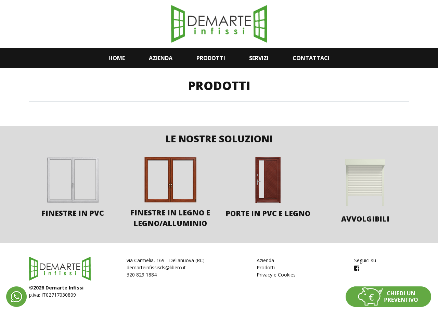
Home (116, 58)
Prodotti (210, 58)
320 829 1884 (142, 274)
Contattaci (311, 58)
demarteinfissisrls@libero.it (156, 267)
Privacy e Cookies (276, 274)
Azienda (160, 58)
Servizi (259, 58)
